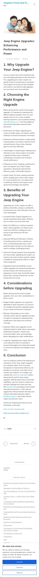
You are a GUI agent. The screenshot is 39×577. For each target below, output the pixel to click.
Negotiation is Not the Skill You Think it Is (16, 488)
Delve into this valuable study (14, 409)
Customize (19, 567)
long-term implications (20, 375)
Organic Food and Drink (17, 2)
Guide (9, 428)
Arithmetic (7, 542)
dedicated (11, 387)
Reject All (19, 573)
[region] (19, 560)
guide (16, 413)
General (25, 59)
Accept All (19, 562)
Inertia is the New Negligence (13, 522)
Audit (5, 539)
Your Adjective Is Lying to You (13, 533)
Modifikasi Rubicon (10, 396)
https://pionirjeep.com (11, 122)
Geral (6, 470)
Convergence (8, 525)
